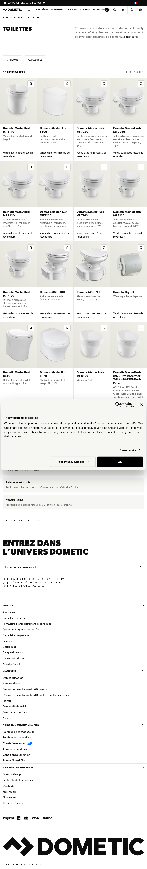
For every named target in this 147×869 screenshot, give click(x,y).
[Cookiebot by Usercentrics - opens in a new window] (118, 404)
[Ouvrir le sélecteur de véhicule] (123, 10)
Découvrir (9, 671)
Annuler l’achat (11, 664)
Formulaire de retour (15, 618)
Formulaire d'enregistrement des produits (27, 623)
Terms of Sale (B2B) (14, 760)
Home (5, 18)
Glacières (42, 9)
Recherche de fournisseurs (18, 780)
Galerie (85, 9)
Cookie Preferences (14, 743)
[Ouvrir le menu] (29, 10)
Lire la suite (131, 36)
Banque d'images (24, 652)
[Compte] (131, 10)
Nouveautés (21, 797)
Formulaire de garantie (16, 635)
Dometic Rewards (13, 677)
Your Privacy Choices (70, 461)
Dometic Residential (26, 706)
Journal (7, 700)
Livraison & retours (13, 658)
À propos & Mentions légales (21, 725)
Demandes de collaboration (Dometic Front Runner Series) (36, 695)
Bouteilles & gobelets (64, 9)
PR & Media (21, 791)
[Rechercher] (114, 10)
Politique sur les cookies (17, 737)
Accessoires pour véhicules (109, 9)
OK (120, 461)
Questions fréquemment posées (21, 629)
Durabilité (8, 785)
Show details (128, 450)
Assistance (9, 612)
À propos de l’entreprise (18, 767)
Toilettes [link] (33, 18)
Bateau (18, 18)
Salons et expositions (15, 712)
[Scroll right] (107, 10)
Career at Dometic (24, 803)
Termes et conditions (15, 749)
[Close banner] (141, 404)
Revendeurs (9, 641)
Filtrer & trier (16, 72)
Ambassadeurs (11, 683)
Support (8, 605)
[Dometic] (12, 9)
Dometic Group (23, 774)
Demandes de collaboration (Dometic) (25, 689)
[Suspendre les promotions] (5, 3)
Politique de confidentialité (18, 731)
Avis (5, 718)
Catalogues (21, 646)
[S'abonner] (140, 567)
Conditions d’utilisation (16, 754)
